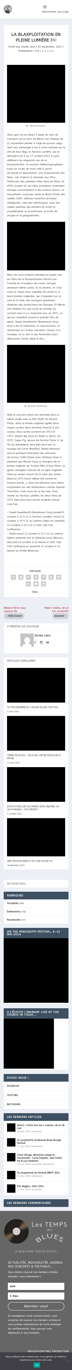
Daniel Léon (28, 46)
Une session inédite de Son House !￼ (30, 861)
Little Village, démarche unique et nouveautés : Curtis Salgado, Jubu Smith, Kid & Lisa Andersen (39, 1158)
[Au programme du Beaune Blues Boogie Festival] (11, 1142)
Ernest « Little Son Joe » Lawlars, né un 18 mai (40, 1127)
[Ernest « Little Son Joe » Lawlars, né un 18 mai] (11, 1127)
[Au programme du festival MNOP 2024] (11, 1175)
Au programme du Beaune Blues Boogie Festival (39, 1142)
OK (37, 1365)
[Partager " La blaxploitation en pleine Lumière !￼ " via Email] (36, 584)
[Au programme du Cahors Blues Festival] (36, 685)
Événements (25, 50)
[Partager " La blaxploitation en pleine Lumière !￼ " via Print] (43, 584)
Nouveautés (13, 919)
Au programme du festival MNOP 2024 (38, 1172)
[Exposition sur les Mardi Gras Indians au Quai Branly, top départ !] (36, 784)
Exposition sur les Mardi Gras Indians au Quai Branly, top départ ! (33, 808)
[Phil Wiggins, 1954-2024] (11, 1188)
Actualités (13, 903)
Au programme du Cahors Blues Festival (33, 707)
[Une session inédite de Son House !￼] (36, 837)
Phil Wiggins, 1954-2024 (30, 1186)
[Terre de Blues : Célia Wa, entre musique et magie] (36, 733)
